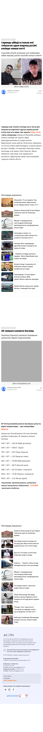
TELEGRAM (34, 485)
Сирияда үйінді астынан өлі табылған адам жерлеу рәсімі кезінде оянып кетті (19, 45)
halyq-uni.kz (35, 132)
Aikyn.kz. (4, 429)
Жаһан (13, 39)
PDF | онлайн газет (10, 680)
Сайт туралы (7, 676)
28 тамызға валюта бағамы (17, 330)
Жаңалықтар (5, 39)
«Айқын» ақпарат (13, 91)
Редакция (7, 678)
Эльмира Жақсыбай (14, 387)
